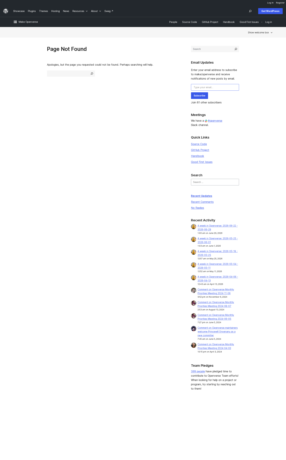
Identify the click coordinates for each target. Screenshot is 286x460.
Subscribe (199, 95)
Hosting (17, 423)
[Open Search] (250, 11)
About (16, 412)
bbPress (229, 423)
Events (174, 417)
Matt (227, 417)
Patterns (70, 428)
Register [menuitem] (280, 2)
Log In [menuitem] (270, 2)
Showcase (71, 412)
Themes (70, 417)
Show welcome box (258, 32)
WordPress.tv (127, 428)
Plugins (70, 423)
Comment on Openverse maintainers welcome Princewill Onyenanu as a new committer (218, 331)
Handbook (197, 156)
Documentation (126, 417)
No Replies (197, 207)
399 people (198, 371)
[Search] (236, 49)
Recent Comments (202, 201)
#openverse (215, 120)
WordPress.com (233, 412)
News (16, 417)
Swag (175, 428)
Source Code (199, 144)
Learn (121, 412)
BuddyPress (231, 428)
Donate (176, 423)
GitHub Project (200, 150)
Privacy (17, 428)
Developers (124, 423)
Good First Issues (202, 162)
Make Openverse (28, 21)
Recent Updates (201, 196)
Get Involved (178, 412)
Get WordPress (270, 11)
